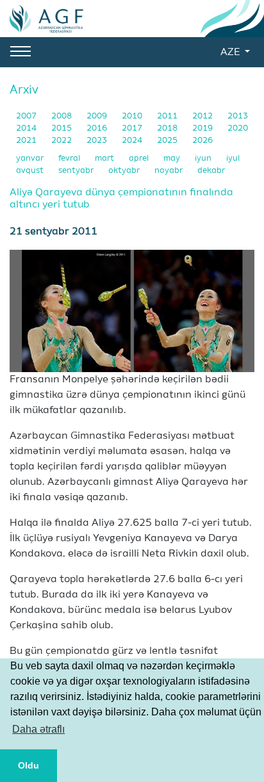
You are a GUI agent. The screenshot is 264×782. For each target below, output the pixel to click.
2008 (62, 116)
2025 (168, 140)
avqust (30, 171)
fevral (70, 158)
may (172, 158)
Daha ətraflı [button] (38, 729)
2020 (237, 128)
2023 (98, 140)
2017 (133, 128)
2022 (62, 140)
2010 (133, 116)
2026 (202, 140)
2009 (98, 116)
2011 (168, 116)
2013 (237, 116)
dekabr (211, 171)
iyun (204, 158)
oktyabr (125, 171)
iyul (233, 158)
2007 (27, 116)
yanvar (30, 158)
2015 (62, 128)
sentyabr (76, 171)
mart (105, 158)
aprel (140, 158)
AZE (231, 52)
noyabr (169, 171)
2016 (98, 128)
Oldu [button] (28, 765)
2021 (27, 140)
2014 (27, 128)
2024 (133, 140)
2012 (203, 116)
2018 (168, 128)
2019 (203, 128)
